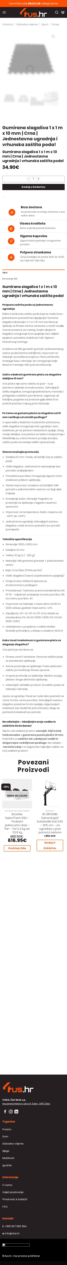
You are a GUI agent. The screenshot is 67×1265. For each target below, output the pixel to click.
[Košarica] (63, 12)
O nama (7, 1185)
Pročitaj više (17, 848)
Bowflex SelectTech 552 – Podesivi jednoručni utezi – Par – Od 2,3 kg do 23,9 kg (17, 823)
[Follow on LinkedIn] (16, 1112)
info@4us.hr (11, 1233)
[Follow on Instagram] (11, 1112)
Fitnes (55, 24)
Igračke (7, 1165)
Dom (5, 1136)
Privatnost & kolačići (14, 1199)
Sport (44, 24)
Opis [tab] (4, 272)
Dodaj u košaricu (33, 187)
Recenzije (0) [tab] (9, 278)
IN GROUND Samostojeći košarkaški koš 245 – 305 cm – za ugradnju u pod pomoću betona (50, 823)
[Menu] (4, 12)
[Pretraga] (57, 12)
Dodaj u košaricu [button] (50, 845)
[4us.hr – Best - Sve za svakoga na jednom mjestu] (33, 12)
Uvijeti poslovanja (12, 1192)
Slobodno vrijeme (27, 24)
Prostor (7, 1129)
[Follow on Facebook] (5, 1112)
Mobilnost (8, 1158)
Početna (7, 24)
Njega (5, 1151)
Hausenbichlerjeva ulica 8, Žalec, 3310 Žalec (26, 1103)
